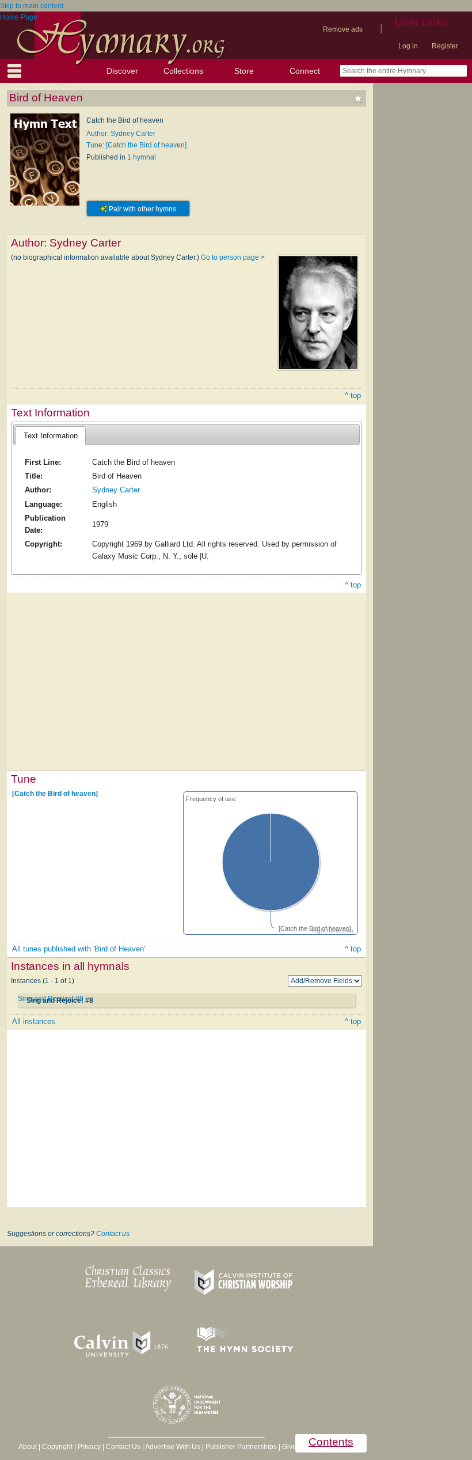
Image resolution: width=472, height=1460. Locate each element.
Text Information (51, 435)
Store (244, 70)
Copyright (57, 1447)
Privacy (89, 1447)
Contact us (113, 1234)
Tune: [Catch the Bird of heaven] (136, 145)
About (27, 1447)
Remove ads (343, 29)
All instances (33, 1021)
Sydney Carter (116, 490)
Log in (408, 46)
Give (289, 1447)
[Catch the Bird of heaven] (55, 794)
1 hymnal (141, 157)
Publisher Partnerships (241, 1447)
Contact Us (123, 1447)
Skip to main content (31, 6)
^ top (353, 395)
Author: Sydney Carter (120, 134)
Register (445, 46)
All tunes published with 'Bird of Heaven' (78, 949)
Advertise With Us (172, 1447)
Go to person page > (233, 257)
